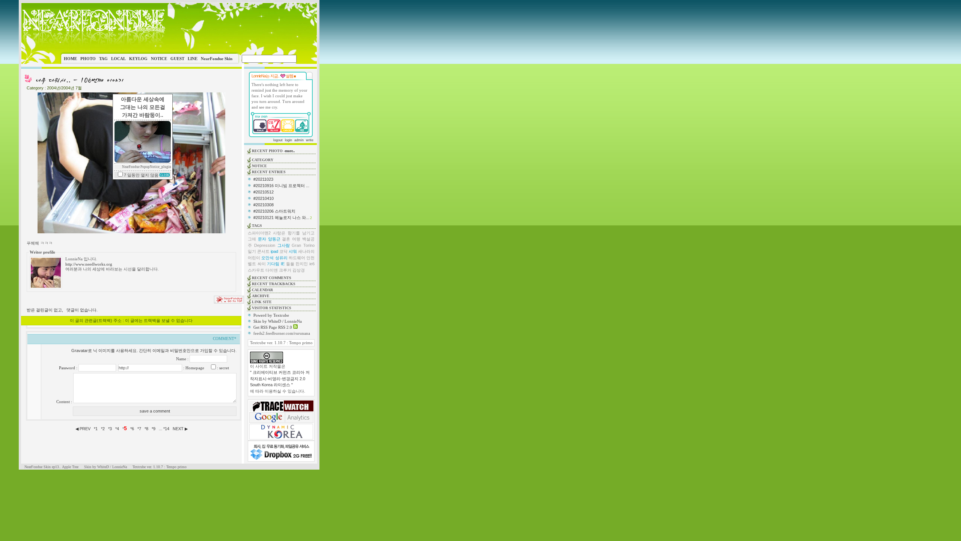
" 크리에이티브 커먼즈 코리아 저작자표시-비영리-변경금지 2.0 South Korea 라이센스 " (280, 378)
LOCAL (118, 58)
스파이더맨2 (259, 233)
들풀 (290, 263)
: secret (222, 368)
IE (283, 263)
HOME (70, 58)
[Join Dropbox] (281, 459)
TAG (103, 58)
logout (278, 140)
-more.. (289, 151)
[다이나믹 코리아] (281, 438)
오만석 (267, 257)
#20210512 (263, 192)
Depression (264, 245)
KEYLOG (138, 58)
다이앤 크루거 (278, 270)
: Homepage (193, 368)
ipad (274, 251)
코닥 (283, 251)
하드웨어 (297, 257)
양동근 (274, 239)
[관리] (295, 76)
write (309, 140)
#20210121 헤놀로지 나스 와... (281, 217)
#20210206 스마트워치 (274, 211)
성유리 (281, 257)
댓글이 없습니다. (82, 310)
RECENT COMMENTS (271, 278)
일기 (252, 251)
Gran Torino (303, 245)
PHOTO (88, 58)
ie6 (312, 263)
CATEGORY (262, 160)
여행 (296, 239)
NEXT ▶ (180, 428)
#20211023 (263, 179)
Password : (68, 368)
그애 (252, 239)
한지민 (301, 263)
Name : (183, 359)
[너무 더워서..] (79, 83)
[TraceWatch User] (281, 410)
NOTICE (159, 58)
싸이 (262, 263)
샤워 (293, 251)
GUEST (177, 58)
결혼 (286, 239)
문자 (262, 239)
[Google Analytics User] (281, 421)
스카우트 (256, 270)
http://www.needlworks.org (88, 264)
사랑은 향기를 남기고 (294, 233)
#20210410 (263, 198)
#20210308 (263, 204)
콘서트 (263, 251)
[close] (165, 175)
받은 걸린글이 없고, (45, 310)
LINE (192, 58)
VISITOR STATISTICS (271, 308)
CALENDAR (262, 290)
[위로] (229, 302)
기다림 (273, 263)
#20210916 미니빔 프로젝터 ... (281, 185)
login (288, 140)
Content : (64, 401)
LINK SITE (262, 302)
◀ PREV (83, 428)
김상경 (298, 270)
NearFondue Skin (216, 58)
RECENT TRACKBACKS (273, 284)
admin (299, 140)
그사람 (283, 245)
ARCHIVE (261, 296)
